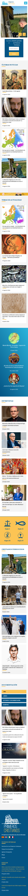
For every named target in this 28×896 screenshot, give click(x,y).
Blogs (3, 854)
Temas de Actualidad (7, 849)
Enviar (14, 54)
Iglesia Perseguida (7, 852)
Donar (3, 857)
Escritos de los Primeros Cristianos (11, 846)
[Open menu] (25, 3)
